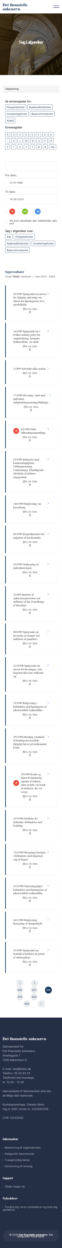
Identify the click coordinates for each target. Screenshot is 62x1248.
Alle (53, 147)
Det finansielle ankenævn (15, 7)
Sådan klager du (15, 1186)
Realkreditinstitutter (40, 107)
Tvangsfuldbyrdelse (17, 1160)
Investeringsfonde (17, 113)
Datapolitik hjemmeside (19, 1153)
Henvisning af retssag (18, 1166)
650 (27, 1003)
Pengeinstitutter (16, 107)
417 (34, 989)
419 (20, 996)
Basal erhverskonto (42, 113)
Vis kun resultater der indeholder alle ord (33, 222)
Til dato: (10, 191)
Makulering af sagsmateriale (23, 1147)
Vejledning (12, 89)
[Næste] (41, 1003)
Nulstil (10, 120)
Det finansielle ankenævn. (33, 1234)
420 (34, 996)
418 (48, 989)
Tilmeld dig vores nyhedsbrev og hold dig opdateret (30, 1208)
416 (20, 989)
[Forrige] (20, 983)
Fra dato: (11, 175)
